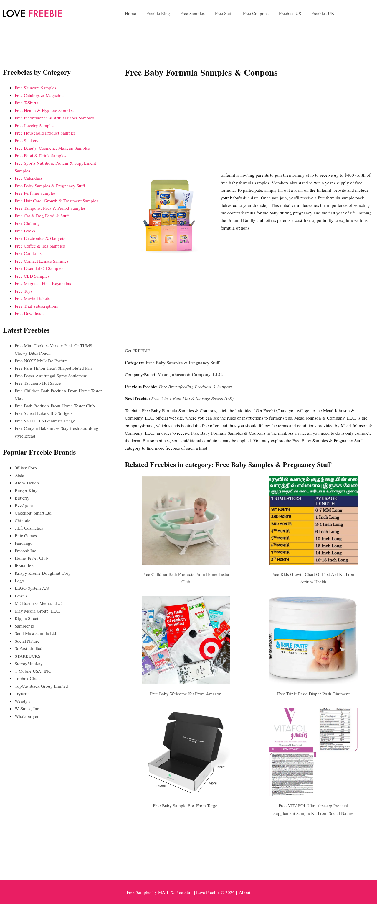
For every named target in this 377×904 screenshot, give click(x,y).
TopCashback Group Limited (41, 686)
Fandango (24, 543)
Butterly (22, 498)
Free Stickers (26, 140)
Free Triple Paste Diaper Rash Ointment (313, 694)
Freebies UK (322, 13)
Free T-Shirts (26, 103)
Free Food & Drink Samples (40, 155)
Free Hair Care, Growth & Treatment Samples (56, 201)
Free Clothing (27, 223)
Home (130, 13)
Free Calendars (28, 178)
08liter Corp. (26, 468)
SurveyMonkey (29, 663)
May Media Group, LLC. (37, 611)
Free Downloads (29, 313)
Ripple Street (26, 618)
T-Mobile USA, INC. (33, 671)
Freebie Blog (158, 13)
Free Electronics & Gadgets (40, 238)
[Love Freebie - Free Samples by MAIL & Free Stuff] (32, 16)
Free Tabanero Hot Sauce (38, 383)
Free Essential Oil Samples (39, 268)
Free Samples (192, 13)
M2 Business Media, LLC (38, 603)
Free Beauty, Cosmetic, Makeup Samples (52, 148)
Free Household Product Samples (45, 133)
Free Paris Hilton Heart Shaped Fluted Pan (53, 368)
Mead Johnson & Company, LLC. (190, 374)
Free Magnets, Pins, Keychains (43, 283)
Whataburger (27, 716)
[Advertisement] (249, 125)
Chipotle (22, 520)
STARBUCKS (27, 656)
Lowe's (21, 596)
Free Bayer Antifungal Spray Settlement (51, 376)
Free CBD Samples (32, 276)
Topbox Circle (28, 678)
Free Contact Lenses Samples (41, 261)
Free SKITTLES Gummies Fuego (45, 421)
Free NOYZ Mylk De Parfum (41, 360)
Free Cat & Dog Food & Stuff (42, 216)
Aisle (19, 475)
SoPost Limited (28, 648)
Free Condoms (28, 253)
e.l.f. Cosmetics (29, 528)
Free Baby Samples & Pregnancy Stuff (182, 362)
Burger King (26, 490)
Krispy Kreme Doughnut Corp (43, 573)
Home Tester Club (31, 558)
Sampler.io (24, 626)
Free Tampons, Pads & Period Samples (50, 208)
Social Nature (27, 641)
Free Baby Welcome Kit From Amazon (185, 694)
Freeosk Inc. (26, 550)
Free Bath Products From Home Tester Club (55, 406)
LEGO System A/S (32, 588)
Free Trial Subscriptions (36, 306)
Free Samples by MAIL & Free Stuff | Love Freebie (173, 892)
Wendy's (22, 701)
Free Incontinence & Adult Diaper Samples (54, 118)
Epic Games (26, 535)
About (244, 892)
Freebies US (290, 13)
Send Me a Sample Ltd (35, 633)
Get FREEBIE (137, 350)
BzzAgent (24, 505)
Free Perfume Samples (35, 193)
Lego (19, 581)
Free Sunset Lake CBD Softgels (43, 413)
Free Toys (23, 291)
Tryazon (22, 693)
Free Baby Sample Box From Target (186, 805)
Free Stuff (224, 13)
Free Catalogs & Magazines (40, 95)
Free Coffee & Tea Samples (40, 246)
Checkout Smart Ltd (33, 513)
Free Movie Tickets (32, 298)
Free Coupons (256, 13)
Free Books (25, 231)
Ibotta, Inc (24, 566)
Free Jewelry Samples (34, 125)
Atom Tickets (27, 483)
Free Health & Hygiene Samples (44, 110)
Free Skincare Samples (35, 88)
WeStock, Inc (27, 708)
